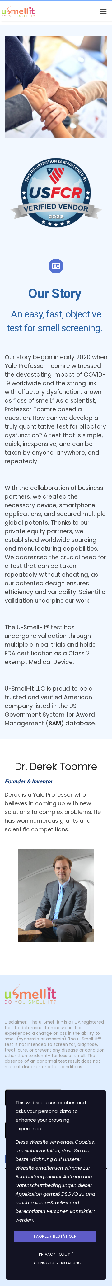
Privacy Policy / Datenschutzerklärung (56, 1259)
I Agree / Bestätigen (55, 1236)
